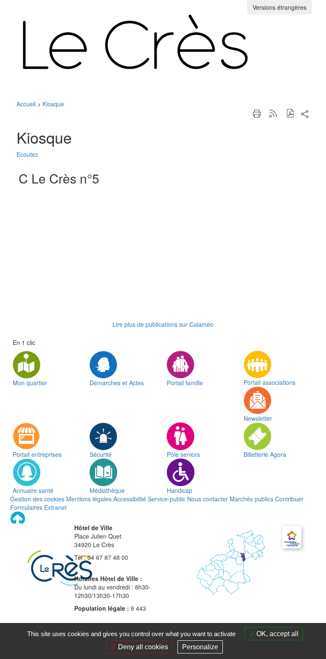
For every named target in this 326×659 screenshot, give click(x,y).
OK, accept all (276, 633)
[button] (290, 114)
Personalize (200, 647)
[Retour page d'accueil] (163, 41)
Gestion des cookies (37, 499)
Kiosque (53, 104)
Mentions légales (89, 499)
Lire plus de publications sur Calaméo (163, 324)
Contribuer (289, 499)
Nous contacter (207, 499)
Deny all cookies (142, 647)
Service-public (166, 499)
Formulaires (26, 507)
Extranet (55, 507)
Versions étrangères (279, 7)
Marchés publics (251, 499)
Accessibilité (129, 499)
